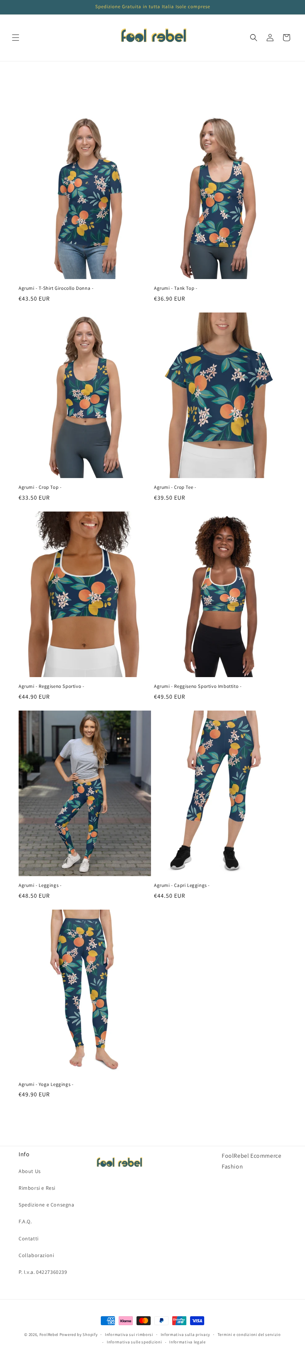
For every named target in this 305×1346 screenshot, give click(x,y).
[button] (15, 37)
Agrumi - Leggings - (40, 885)
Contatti (29, 1238)
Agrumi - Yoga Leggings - (46, 1084)
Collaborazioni (36, 1255)
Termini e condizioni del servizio (249, 1334)
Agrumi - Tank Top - (175, 288)
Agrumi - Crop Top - (40, 487)
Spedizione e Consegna (46, 1204)
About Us (30, 1171)
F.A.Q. (25, 1221)
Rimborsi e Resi (37, 1188)
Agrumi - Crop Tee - (175, 487)
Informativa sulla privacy (186, 1334)
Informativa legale (187, 1342)
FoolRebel (48, 1334)
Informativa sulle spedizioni (134, 1342)
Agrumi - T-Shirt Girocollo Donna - (56, 288)
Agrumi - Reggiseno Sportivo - (51, 686)
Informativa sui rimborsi (129, 1334)
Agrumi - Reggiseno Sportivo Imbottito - (197, 686)
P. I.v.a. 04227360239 (43, 1272)
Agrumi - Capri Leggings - (182, 885)
